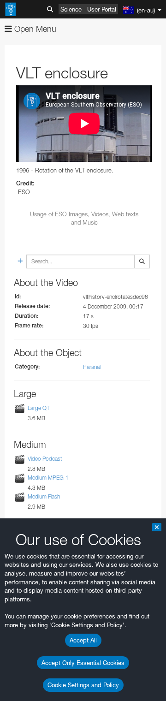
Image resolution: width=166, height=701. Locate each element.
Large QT (39, 408)
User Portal (101, 9)
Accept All (83, 640)
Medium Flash (44, 496)
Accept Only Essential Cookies (83, 662)
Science (71, 9)
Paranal (92, 366)
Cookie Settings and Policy (83, 685)
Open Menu (34, 29)
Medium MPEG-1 (48, 477)
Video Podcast (45, 458)
